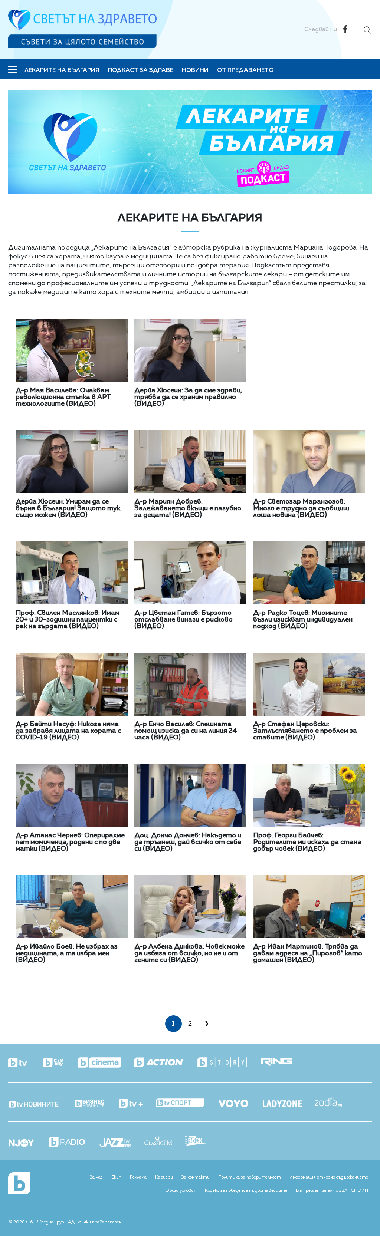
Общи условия (180, 1191)
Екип (116, 1177)
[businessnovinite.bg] (96, 1103)
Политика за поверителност (249, 1177)
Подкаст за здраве (140, 70)
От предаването (245, 70)
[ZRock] (202, 1141)
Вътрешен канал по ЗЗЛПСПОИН (332, 1191)
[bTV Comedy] (59, 1063)
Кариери (164, 1177)
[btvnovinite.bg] (40, 1102)
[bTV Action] (165, 1062)
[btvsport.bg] (186, 1103)
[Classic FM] (164, 1140)
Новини (195, 70)
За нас (96, 1177)
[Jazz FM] (121, 1143)
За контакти (195, 1177)
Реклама (138, 1177)
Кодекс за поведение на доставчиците (246, 1191)
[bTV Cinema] (106, 1063)
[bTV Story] (228, 1062)
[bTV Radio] (73, 1142)
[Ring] (283, 1062)
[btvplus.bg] (137, 1104)
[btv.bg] (25, 1063)
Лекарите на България (61, 70)
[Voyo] (240, 1101)
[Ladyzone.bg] (289, 1104)
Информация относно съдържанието (328, 1177)
